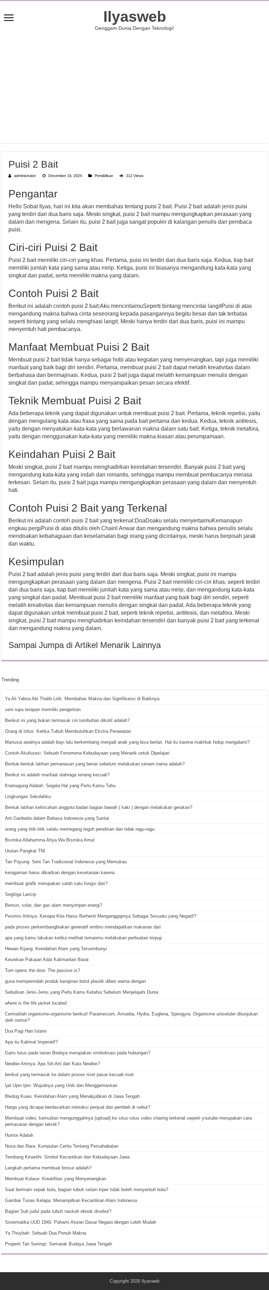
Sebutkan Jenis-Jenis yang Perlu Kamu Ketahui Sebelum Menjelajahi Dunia (81, 992)
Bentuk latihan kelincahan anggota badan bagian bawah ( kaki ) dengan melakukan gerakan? (98, 807)
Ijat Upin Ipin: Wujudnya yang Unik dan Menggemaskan (61, 1085)
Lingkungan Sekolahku (28, 796)
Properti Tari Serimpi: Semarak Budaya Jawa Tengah (58, 1244)
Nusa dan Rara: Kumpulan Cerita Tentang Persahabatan (61, 1146)
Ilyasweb (134, 16)
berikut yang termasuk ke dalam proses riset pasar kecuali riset (69, 1074)
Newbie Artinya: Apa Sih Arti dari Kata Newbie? (52, 1063)
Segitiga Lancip (20, 894)
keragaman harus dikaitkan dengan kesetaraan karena (60, 872)
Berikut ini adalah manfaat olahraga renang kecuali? (57, 774)
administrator (25, 176)
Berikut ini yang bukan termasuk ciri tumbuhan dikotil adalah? (67, 720)
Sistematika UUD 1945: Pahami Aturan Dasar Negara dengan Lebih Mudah (80, 1222)
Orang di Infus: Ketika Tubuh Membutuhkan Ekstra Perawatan (68, 731)
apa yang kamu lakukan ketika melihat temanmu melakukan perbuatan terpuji (83, 937)
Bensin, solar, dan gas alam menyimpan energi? (53, 905)
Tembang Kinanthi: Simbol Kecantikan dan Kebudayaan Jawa (67, 1157)
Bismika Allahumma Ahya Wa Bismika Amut (50, 840)
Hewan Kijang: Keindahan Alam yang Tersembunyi (56, 948)
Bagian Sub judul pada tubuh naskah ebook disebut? (58, 1211)
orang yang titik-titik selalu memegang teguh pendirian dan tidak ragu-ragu (79, 829)
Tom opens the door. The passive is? (42, 970)
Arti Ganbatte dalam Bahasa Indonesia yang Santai (57, 818)
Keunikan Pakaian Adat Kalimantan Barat (47, 959)
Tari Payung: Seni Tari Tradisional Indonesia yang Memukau (66, 861)
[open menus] (9, 18)
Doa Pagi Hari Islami (26, 1031)
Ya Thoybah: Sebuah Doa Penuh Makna (45, 1233)
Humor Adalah (19, 1135)
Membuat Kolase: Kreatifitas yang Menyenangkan (55, 1178)
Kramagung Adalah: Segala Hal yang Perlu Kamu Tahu (60, 785)
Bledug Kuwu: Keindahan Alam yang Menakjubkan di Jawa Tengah (72, 1096)
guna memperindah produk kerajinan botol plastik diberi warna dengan (75, 981)
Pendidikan (104, 176)
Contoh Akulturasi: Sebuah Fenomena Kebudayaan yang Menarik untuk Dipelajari (87, 753)
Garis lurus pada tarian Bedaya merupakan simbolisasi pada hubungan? (77, 1052)
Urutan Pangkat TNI (25, 850)
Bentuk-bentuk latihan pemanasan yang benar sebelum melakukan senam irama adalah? (95, 763)
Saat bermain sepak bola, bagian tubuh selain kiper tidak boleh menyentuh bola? (86, 1189)
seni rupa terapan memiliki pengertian (43, 709)
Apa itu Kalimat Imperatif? (31, 1042)
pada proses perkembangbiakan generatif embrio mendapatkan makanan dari (83, 927)
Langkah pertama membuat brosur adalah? (48, 1167)
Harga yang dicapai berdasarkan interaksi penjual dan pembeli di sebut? (77, 1107)
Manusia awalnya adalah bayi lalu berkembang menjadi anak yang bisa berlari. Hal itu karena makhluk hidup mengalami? (127, 742)
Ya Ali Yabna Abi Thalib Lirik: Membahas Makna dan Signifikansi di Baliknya (82, 698)
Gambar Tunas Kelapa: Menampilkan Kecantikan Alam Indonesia (71, 1200)
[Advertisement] (134, 87)
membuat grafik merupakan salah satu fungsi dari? (56, 883)
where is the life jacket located (36, 1003)
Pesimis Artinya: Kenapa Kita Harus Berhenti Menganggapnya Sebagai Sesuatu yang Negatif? (100, 916)
